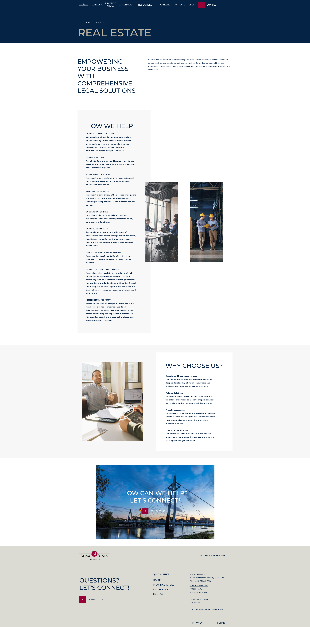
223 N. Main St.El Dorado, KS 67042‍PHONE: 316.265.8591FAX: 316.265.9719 (207, 597)
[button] (146, 5)
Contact (159, 594)
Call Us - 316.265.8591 (212, 555)
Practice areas (163, 584)
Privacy (197, 623)
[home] (83, 5)
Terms (221, 623)
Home (157, 580)
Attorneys (160, 589)
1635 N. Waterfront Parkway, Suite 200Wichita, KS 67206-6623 (207, 577)
